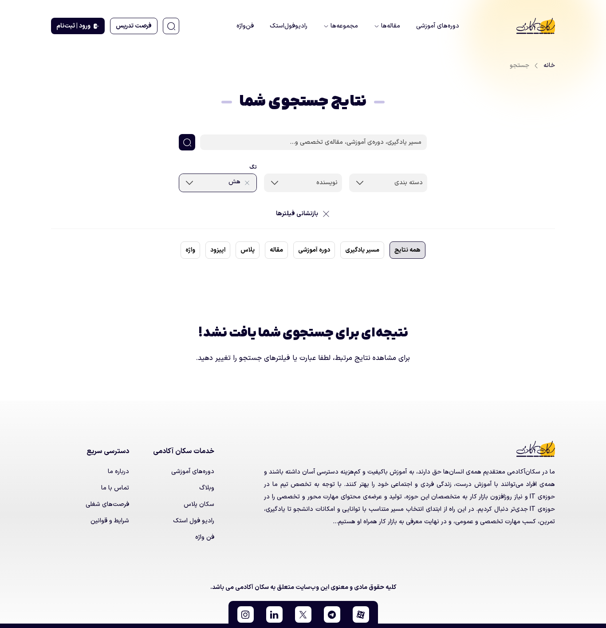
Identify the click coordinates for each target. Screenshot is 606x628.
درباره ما (118, 471)
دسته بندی (408, 182)
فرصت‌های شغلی (107, 504)
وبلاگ (206, 488)
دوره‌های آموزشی (192, 471)
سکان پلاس (199, 504)
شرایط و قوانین (110, 520)
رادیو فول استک (193, 520)
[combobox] (388, 183)
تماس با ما (115, 488)
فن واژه (204, 537)
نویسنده (327, 182)
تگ (253, 167)
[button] (361, 614)
